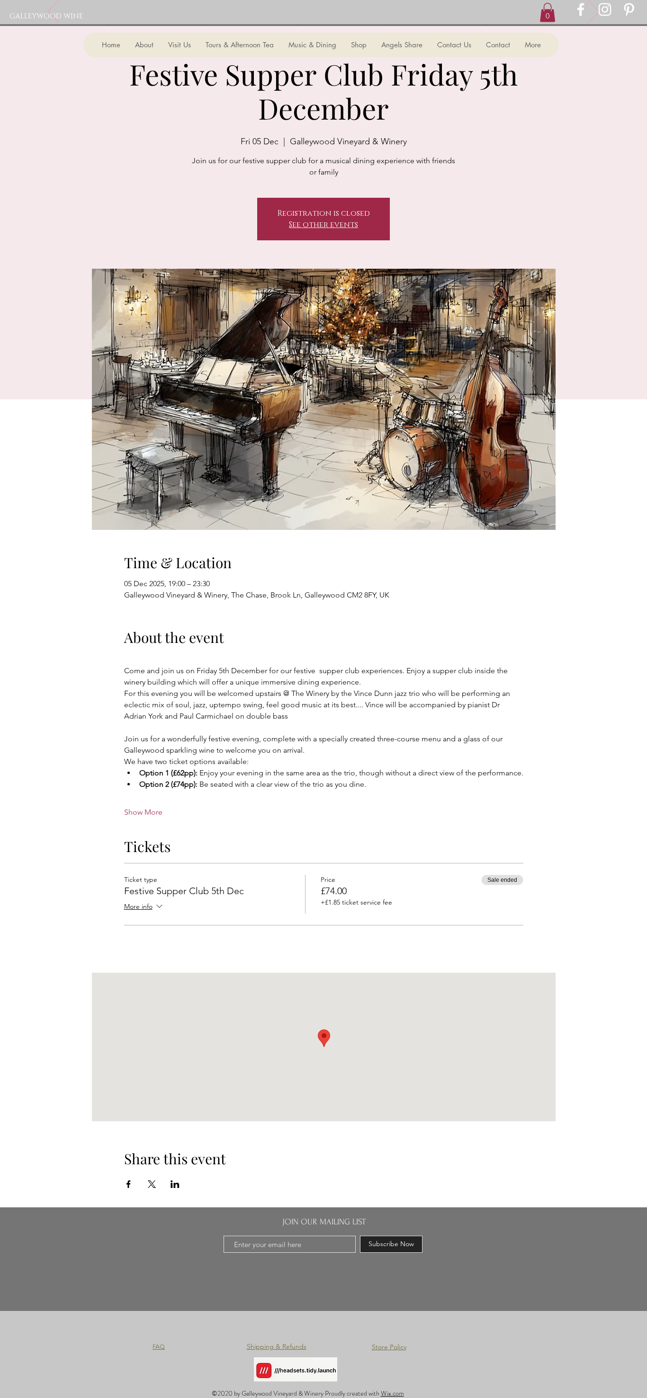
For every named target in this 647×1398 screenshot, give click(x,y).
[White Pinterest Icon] (629, 9)
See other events (323, 225)
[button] (547, 12)
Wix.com (392, 1393)
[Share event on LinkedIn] (175, 1184)
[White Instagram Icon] (604, 9)
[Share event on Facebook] (128, 1184)
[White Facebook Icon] (580, 9)
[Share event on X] (151, 1184)
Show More (143, 812)
